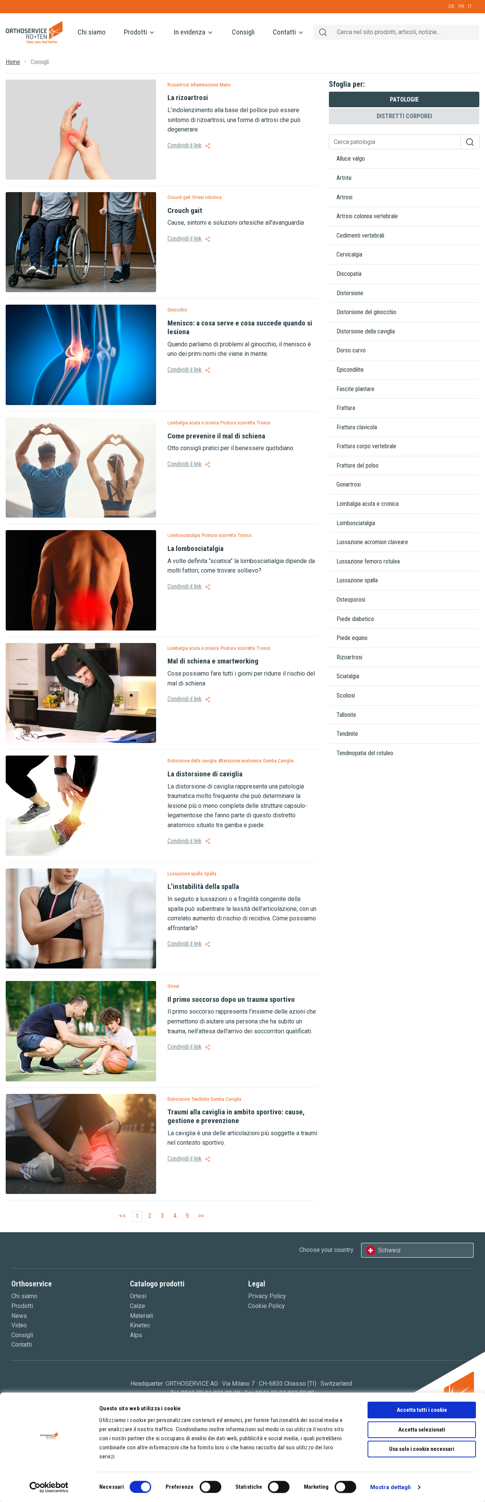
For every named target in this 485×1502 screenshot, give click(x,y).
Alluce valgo (350, 158)
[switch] (210, 1487)
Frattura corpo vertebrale (366, 446)
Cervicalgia (349, 254)
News (19, 1315)
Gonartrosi (348, 484)
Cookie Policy (266, 1306)
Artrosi (344, 197)
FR (461, 6)
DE (452, 6)
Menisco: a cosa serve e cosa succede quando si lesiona (239, 327)
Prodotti (136, 32)
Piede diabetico (355, 619)
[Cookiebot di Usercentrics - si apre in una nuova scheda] (49, 1487)
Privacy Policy (267, 1296)
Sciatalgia (347, 676)
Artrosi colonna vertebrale (367, 216)
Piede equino (352, 637)
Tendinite (347, 733)
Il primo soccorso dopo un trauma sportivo (231, 999)
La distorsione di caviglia (204, 774)
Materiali (141, 1315)
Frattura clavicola (356, 427)
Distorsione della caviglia (365, 331)
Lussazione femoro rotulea (368, 561)
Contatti (285, 32)
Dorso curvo (351, 350)
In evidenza (190, 32)
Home (13, 62)
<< (122, 1215)
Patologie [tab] (404, 99)
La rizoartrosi (187, 97)
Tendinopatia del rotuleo (364, 753)
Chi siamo (92, 32)
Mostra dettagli (390, 1487)
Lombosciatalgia (355, 523)
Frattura (345, 407)
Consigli (243, 32)
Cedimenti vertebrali (360, 235)
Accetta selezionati (421, 1429)
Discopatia (348, 273)
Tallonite (346, 714)
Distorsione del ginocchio (366, 312)
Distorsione (349, 293)
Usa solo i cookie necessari (421, 1449)
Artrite (344, 177)
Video (19, 1325)
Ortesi (138, 1296)
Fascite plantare (355, 389)
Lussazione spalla (357, 580)
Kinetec (140, 1325)
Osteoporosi (350, 599)
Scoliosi (345, 695)
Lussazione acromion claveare (372, 542)
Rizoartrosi (349, 657)
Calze (137, 1306)
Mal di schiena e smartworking (212, 661)
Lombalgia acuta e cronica (367, 503)
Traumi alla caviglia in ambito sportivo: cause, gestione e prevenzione (236, 1116)
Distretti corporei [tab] (404, 116)
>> (201, 1215)
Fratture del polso (357, 465)
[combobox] (417, 1250)
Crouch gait (184, 210)
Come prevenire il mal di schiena (216, 436)
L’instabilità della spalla (203, 886)
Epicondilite (350, 369)
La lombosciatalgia (195, 548)
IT (470, 6)
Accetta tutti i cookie (422, 1410)
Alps (136, 1335)
